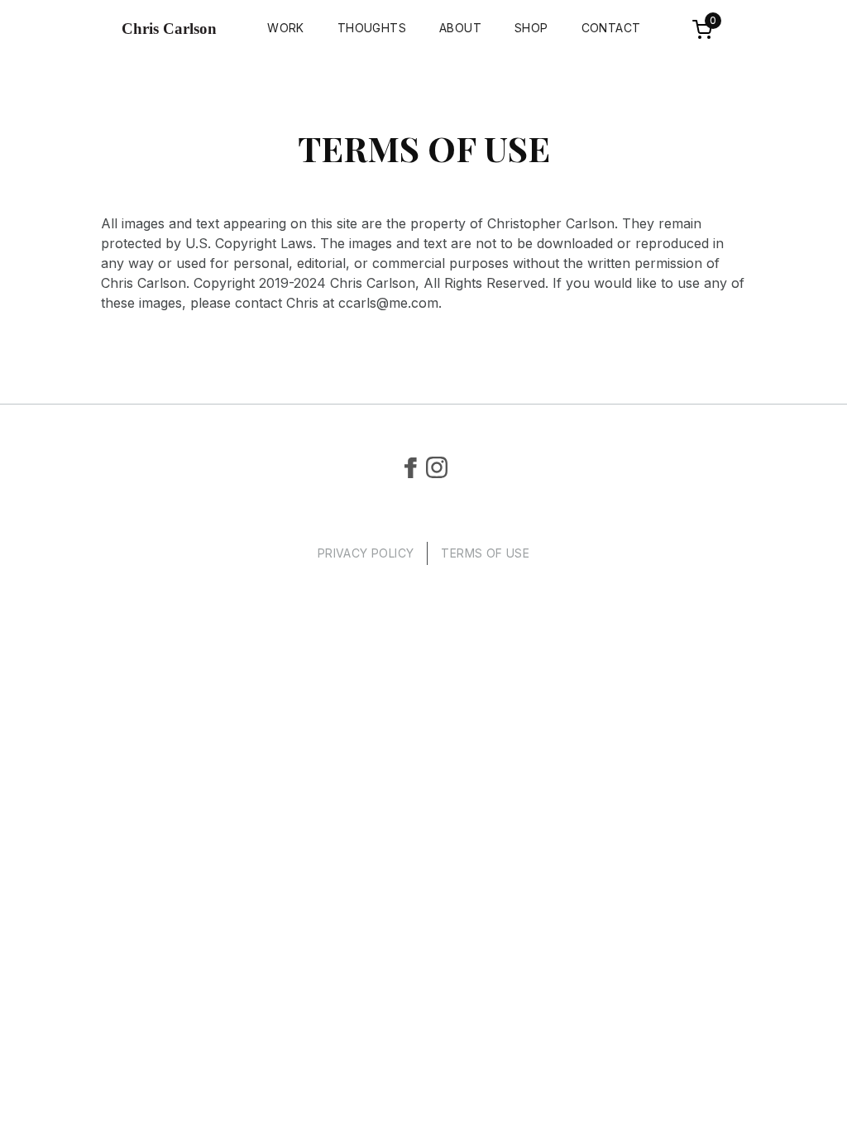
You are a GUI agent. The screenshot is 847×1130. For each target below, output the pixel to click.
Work (285, 28)
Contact (611, 28)
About (460, 28)
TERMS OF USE (485, 553)
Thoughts (371, 28)
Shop (531, 28)
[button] (705, 28)
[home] (173, 28)
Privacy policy (366, 553)
